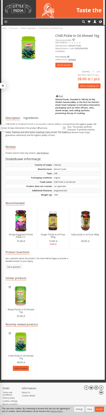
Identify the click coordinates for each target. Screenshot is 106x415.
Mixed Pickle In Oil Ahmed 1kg (21, 310)
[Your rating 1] (70, 43)
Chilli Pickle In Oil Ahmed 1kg (20, 357)
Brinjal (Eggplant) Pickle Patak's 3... (21, 236)
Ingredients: (31, 118)
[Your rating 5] (80, 43)
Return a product (10, 404)
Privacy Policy (56, 411)
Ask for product (64, 65)
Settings (79, 409)
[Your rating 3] (75, 43)
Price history (61, 56)
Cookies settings (10, 401)
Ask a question (13, 267)
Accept (99, 409)
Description (13, 118)
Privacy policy (9, 397)
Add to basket (21, 368)
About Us (26, 392)
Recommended (15, 203)
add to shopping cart (89, 86)
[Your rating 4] (77, 43)
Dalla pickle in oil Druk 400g (85, 234)
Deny (89, 409)
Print (60, 96)
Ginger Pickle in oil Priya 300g (53, 236)
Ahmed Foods (74, 45)
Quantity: (86, 71)
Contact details (28, 395)
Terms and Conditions (7, 393)
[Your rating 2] (72, 43)
